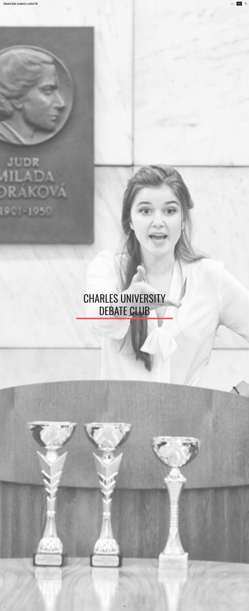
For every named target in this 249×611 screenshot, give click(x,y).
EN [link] (239, 3)
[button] (246, 4)
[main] (124, 305)
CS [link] (232, 3)
